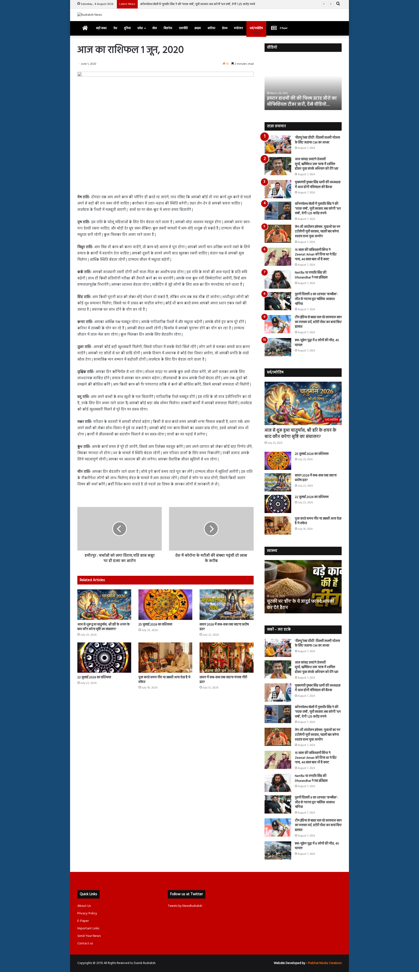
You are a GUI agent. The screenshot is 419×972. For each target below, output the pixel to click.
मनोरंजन (238, 28)
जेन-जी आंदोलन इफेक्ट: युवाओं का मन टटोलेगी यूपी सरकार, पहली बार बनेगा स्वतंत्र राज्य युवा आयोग (317, 231)
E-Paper (83, 921)
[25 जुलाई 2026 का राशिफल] (165, 604)
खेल (154, 28)
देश (115, 28)
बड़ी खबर (101, 28)
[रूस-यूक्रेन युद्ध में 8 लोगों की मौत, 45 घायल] (278, 347)
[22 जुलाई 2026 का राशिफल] (104, 657)
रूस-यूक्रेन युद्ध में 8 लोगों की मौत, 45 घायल (317, 343)
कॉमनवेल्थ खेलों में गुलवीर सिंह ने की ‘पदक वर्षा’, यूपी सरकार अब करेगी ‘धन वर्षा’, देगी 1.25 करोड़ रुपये (197, 4)
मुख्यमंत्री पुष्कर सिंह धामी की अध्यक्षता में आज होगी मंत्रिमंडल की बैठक (317, 185)
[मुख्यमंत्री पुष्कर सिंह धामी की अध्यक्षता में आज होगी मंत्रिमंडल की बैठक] (278, 189)
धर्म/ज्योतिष (256, 28)
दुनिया (127, 28)
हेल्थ (224, 28)
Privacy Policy (87, 913)
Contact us (85, 943)
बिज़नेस (168, 28)
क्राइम (197, 28)
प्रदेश (140, 28)
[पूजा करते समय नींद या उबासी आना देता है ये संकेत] (165, 657)
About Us (84, 906)
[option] (303, 83)
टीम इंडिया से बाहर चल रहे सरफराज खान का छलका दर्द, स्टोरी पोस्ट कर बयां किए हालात (318, 322)
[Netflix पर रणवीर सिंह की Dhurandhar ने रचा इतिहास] (278, 279)
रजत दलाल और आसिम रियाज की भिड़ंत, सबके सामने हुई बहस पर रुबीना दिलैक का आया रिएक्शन (302, 98)
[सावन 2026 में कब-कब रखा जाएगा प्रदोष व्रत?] (226, 604)
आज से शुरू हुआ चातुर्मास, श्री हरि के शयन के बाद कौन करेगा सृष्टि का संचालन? (103, 627)
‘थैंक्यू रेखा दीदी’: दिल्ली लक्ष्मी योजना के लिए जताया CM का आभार (317, 140)
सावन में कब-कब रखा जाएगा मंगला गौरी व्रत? (223, 680)
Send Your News (89, 936)
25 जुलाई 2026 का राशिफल (155, 624)
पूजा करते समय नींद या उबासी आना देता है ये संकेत (164, 680)
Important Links (88, 928)
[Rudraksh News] (89, 14)
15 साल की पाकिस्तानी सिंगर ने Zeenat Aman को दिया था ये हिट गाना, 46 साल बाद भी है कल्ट (316, 254)
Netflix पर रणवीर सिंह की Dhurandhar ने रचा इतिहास (311, 275)
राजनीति (183, 28)
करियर (211, 28)
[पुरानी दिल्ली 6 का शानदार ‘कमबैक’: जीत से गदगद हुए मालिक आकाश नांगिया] (278, 301)
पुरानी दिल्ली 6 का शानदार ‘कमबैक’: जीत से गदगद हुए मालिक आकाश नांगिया (316, 299)
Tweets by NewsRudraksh (185, 906)
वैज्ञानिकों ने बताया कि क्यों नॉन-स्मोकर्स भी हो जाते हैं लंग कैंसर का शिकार (302, 604)
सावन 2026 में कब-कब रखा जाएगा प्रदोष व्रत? (224, 627)
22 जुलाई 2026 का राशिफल (94, 677)
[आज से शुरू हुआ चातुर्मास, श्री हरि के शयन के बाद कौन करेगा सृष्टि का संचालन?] (104, 604)
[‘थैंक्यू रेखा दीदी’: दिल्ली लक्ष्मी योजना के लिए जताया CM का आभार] (278, 144)
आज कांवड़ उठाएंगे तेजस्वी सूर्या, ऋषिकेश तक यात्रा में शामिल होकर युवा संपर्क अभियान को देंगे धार (316, 164)
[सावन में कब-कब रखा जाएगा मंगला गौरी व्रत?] (226, 657)
